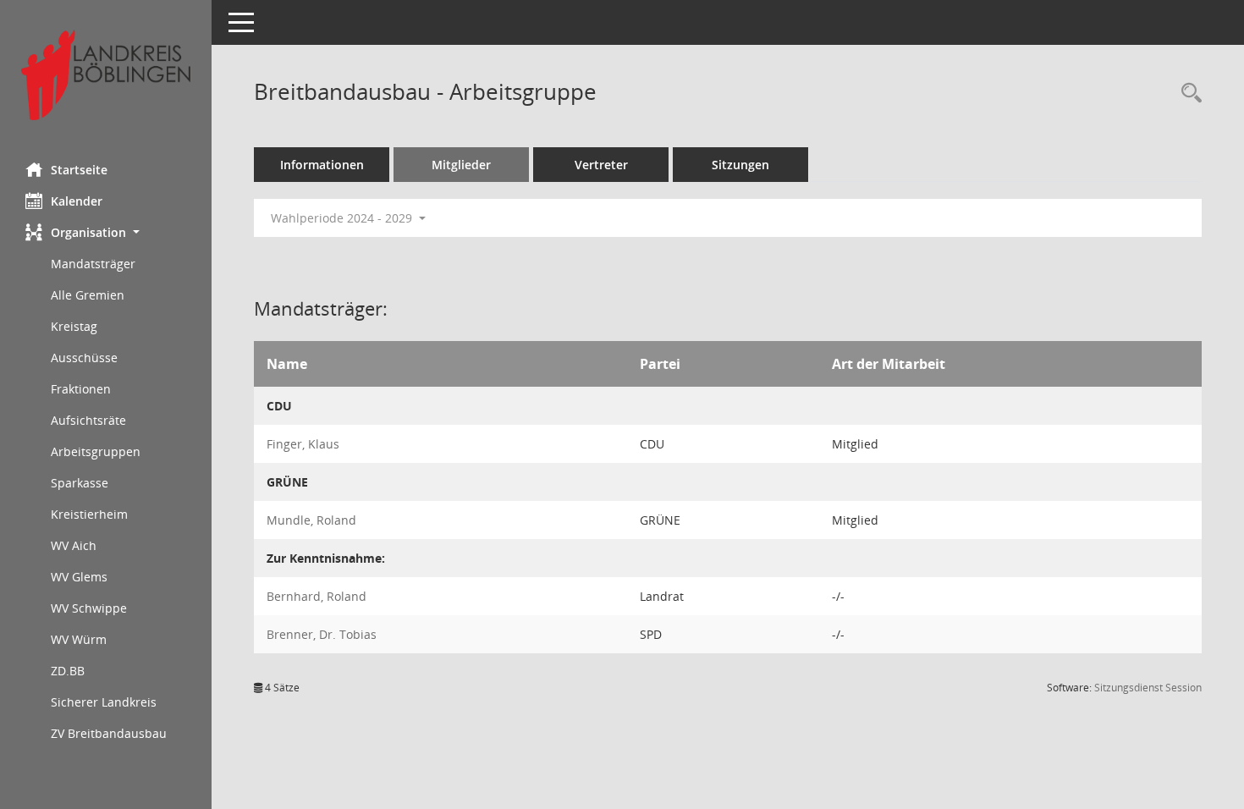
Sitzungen (740, 165)
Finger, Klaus (303, 444)
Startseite (79, 170)
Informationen (322, 165)
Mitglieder (461, 165)
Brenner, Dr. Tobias (322, 634)
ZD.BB (68, 671)
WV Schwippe (89, 608)
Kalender (76, 201)
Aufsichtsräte (88, 420)
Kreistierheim (89, 514)
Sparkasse (79, 483)
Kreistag (74, 326)
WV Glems (79, 577)
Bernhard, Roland (316, 596)
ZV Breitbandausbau (109, 733)
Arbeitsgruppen (95, 451)
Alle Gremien (87, 295)
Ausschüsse (84, 357)
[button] (106, 232)
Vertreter (601, 165)
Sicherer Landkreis (104, 702)
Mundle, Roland (311, 520)
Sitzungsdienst (1148, 687)
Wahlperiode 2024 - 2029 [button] (343, 218)
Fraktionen (81, 389)
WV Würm (79, 639)
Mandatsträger (93, 264)
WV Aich (73, 545)
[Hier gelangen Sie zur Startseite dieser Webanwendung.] (106, 75)
